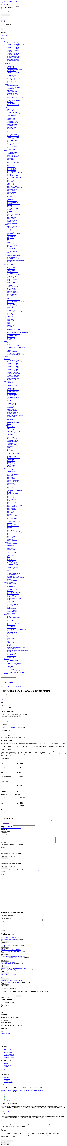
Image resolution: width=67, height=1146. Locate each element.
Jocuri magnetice (11, 217)
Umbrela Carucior (12, 81)
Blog (28, 1036)
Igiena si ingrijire (8, 582)
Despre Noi (8, 1)
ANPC (2, 1084)
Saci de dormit (11, 103)
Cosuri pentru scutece (12, 272)
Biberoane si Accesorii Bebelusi (15, 260)
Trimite (3, 871)
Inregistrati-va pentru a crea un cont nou (11, 828)
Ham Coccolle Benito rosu (7, 976)
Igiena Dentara (11, 295)
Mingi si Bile (10, 238)
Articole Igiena (11, 267)
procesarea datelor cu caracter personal (33, 870)
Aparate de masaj (11, 310)
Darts (8, 252)
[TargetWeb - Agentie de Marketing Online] (12, 1091)
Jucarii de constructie (12, 164)
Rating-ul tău (4, 834)
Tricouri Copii (10, 325)
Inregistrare (3, 38)
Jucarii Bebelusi (11, 159)
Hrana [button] (5, 254)
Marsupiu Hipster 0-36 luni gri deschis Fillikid (12, 970)
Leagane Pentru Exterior (13, 233)
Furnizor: (3, 697)
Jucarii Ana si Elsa (12, 198)
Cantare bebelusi (11, 270)
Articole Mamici (8, 614)
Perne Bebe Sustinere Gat (13, 140)
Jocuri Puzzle (10, 195)
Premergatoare (11, 119)
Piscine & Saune (11, 242)
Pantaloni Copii (11, 337)
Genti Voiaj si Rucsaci (13, 136)
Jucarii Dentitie (11, 218)
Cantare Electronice (12, 316)
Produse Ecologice (12, 279)
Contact (3, 1)
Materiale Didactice (12, 351)
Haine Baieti (10, 320)
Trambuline (10, 230)
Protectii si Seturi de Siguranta (15, 97)
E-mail (2, 716)
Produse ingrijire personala (14, 280)
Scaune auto (7, 359)
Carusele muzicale (12, 91)
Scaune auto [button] (7, 41)
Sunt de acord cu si (23, 870)
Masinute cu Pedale (12, 121)
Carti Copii (10, 348)
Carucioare (7, 381)
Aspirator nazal (11, 269)
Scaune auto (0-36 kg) (13, 47)
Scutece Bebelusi (11, 283)
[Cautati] (16, 6)
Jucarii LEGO (10, 178)
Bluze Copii (10, 323)
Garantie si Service (9, 1051)
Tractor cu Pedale (11, 127)
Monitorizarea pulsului (13, 276)
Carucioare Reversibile (13, 72)
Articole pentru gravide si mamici (15, 301)
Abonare (19, 996)
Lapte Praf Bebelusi (12, 263)
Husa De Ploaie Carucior (13, 78)
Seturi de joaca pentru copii (14, 177)
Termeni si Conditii (16, 870)
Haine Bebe (10, 322)
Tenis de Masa (11, 248)
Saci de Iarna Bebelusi (13, 79)
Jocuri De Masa (11, 193)
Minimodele (10, 199)
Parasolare (10, 82)
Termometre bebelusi (12, 286)
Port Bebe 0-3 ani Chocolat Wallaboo (10, 951)
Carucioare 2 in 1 (11, 65)
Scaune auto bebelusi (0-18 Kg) (15, 44)
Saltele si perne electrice (13, 300)
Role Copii (10, 130)
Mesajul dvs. (4, 843)
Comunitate (14, 1)
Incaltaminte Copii (12, 335)
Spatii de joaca (11, 236)
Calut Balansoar (11, 153)
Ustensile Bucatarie (12, 314)
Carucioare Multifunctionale (14, 69)
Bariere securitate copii (13, 105)
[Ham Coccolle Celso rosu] (8, 962)
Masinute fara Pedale (12, 122)
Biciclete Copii (11, 109)
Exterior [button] (6, 224)
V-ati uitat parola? (8, 826)
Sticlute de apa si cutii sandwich (15, 354)
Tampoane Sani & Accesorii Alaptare (16, 311)
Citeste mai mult (5, 1112)
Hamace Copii (11, 232)
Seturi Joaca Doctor (12, 201)
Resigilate (9, 313)
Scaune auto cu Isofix (12, 54)
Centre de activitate (12, 93)
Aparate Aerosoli (11, 266)
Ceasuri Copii (10, 142)
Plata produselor (8, 1052)
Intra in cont (7, 1077)
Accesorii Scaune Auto (13, 57)
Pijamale (9, 326)
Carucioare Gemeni (12, 68)
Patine (8, 131)
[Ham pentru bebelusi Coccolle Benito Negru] (13, 686)
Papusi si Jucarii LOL (12, 220)
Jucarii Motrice (11, 190)
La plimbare (7, 425)
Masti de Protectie (11, 291)
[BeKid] (4, 4)
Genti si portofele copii (13, 137)
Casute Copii (10, 227)
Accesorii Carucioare (12, 74)
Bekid (2, 699)
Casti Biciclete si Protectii (13, 113)
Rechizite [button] (6, 341)
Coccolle (7, 733)
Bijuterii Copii (11, 221)
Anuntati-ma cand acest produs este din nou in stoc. (15, 714)
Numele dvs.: (4, 920)
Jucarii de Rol (10, 165)
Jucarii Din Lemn (11, 207)
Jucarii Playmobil (11, 215)
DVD (8, 298)
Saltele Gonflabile (11, 244)
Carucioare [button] (7, 63)
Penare (9, 344)
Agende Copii (10, 350)
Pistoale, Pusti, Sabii (12, 176)
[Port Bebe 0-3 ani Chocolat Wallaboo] (11, 950)
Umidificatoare (11, 288)
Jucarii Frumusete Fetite (13, 202)
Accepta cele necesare (6, 1141)
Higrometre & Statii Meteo (14, 275)
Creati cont (7, 1079)
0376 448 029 (11, 727)
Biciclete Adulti (11, 110)
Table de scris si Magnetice (14, 353)
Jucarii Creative (11, 180)
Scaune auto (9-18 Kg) (13, 48)
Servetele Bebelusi (12, 294)
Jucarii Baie (10, 158)
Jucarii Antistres (11, 212)
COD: (2, 735)
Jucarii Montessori (12, 223)
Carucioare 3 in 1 (11, 66)
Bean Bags (10, 102)
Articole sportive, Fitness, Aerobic (16, 306)
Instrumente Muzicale (12, 156)
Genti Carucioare (11, 75)
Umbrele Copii (11, 143)
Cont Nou (10, 3)
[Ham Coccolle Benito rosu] (8, 974)
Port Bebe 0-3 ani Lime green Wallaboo (11, 982)
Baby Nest (10, 90)
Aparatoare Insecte (12, 77)
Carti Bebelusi (11, 183)
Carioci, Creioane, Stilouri (14, 345)
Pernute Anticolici (11, 277)
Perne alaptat (10, 303)
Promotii (6, 356)
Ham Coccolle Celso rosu (7, 963)
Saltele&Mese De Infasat (13, 87)
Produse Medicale (11, 282)
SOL (6, 1084)
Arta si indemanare (12, 152)
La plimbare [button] (7, 108)
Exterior (6, 542)
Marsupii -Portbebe (12, 146)
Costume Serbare (11, 331)
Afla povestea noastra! (6, 1033)
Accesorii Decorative (12, 96)
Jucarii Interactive (11, 171)
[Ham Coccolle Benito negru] (8, 943)
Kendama (9, 211)
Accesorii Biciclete (12, 112)
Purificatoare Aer (11, 289)
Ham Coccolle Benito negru (8, 945)
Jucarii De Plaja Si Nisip (13, 245)
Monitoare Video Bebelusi (14, 100)
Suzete (9, 261)
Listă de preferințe (8, 1082)
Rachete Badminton (12, 226)
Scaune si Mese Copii (12, 249)
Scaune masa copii (12, 257)
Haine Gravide (11, 307)
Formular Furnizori (9, 1071)
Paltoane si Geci (11, 338)
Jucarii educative (11, 168)
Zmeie (8, 239)
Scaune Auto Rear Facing (13, 56)
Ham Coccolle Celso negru (8, 939)
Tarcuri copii (10, 88)
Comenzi (6, 1080)
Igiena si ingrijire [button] (8, 264)
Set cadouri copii (11, 309)
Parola (2, 826)
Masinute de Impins (12, 125)
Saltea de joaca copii (12, 94)
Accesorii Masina (11, 139)
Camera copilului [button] (8, 84)
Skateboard (10, 128)
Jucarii (5, 468)
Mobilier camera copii (12, 85)
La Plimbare (7, 681)
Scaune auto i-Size (12, 62)
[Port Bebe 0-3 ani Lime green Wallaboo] (11, 980)
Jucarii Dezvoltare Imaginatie (14, 187)
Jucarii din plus (11, 167)
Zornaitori (9, 205)
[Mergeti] (20, 716)
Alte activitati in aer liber (13, 251)
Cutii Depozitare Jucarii (13, 155)
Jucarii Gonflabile (11, 170)
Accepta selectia (5, 1142)
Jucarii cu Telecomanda (13, 162)
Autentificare (4, 3)
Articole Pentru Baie (12, 292)
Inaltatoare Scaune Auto (13, 59)
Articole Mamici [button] (8, 297)
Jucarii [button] (5, 150)
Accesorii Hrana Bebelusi (13, 255)
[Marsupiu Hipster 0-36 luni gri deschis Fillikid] (13, 968)
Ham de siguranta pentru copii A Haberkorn (12, 957)
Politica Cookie (8, 1049)
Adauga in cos (4, 942)
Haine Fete (10, 319)
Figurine (9, 196)
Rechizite (6, 659)
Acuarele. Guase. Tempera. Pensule (16, 347)
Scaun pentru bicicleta (13, 115)
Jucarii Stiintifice (11, 192)
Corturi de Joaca (11, 235)
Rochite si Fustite (11, 340)
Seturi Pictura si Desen (13, 208)
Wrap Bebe (10, 144)
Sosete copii (10, 328)
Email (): (3, 921)
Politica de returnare (9, 1055)
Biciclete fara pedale (12, 147)
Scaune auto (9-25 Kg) (13, 50)
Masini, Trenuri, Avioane (13, 204)
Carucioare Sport (11, 71)
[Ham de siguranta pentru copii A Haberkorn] (13, 956)
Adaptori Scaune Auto (13, 60)
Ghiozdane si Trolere (12, 343)
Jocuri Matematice (12, 181)
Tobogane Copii (11, 229)
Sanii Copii (10, 133)
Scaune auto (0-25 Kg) (13, 45)
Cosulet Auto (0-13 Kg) (13, 43)
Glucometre (10, 273)
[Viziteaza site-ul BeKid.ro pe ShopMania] (32, 1090)
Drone (8, 241)
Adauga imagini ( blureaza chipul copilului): (12, 844)
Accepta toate (4, 1144)
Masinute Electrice (12, 124)
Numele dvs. (4, 832)
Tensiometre (10, 285)
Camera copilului (8, 401)
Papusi (9, 174)
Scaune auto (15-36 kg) (13, 53)
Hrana (5, 571)
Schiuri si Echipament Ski (14, 134)
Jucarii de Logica (11, 184)
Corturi (9, 106)
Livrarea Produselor (9, 1054)
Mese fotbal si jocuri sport (14, 246)
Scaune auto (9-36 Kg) (13, 51)
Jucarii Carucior (11, 161)
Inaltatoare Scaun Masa (13, 258)
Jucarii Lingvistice (12, 189)
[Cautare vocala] (18, 6)
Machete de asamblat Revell (14, 173)
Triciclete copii (11, 116)
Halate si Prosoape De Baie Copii (16, 329)
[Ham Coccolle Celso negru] (8, 937)
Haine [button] (5, 317)
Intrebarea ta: (4, 929)
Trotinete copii (11, 118)
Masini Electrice (11, 149)
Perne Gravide (11, 304)
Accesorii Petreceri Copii (13, 334)
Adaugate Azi (7, 1065)
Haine (5, 635)
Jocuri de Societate (12, 186)
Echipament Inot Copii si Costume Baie (17, 332)
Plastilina (9, 210)
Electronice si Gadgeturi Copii (15, 214)
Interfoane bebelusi (12, 99)
